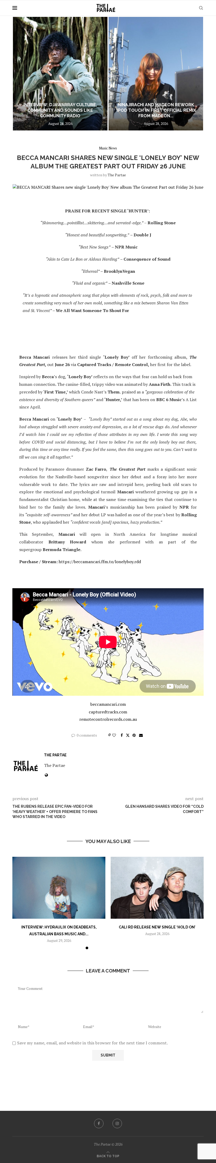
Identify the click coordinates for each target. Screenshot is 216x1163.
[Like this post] (114, 735)
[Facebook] (99, 1123)
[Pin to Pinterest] (134, 735)
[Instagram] (117, 1123)
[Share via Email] (141, 735)
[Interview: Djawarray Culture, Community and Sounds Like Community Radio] (60, 73)
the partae (117, 174)
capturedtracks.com (108, 712)
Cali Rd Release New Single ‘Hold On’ (157, 927)
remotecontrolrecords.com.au (108, 719)
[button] (22, 73)
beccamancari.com (108, 704)
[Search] (201, 8)
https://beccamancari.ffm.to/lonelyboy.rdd (100, 562)
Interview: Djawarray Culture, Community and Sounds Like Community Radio (60, 110)
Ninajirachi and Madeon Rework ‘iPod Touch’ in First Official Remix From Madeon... (156, 110)
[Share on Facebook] (121, 735)
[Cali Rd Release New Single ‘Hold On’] (157, 888)
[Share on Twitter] (128, 735)
